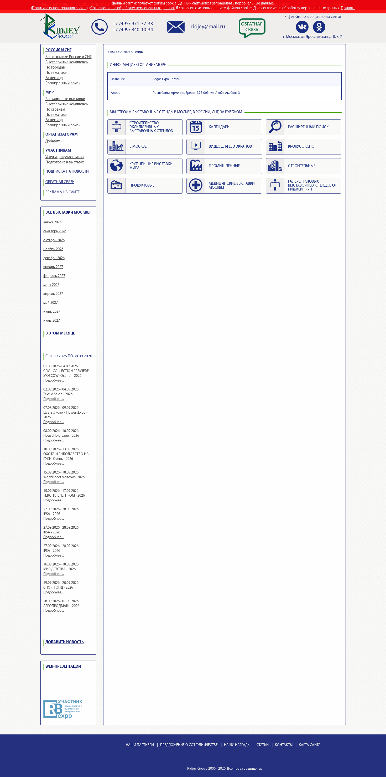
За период (54, 78)
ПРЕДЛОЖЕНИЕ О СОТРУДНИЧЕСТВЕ (189, 745)
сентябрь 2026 (54, 231)
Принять (348, 8)
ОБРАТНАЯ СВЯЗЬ (59, 182)
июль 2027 (51, 321)
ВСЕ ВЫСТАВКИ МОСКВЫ (68, 213)
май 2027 (50, 303)
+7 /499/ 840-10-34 (132, 30)
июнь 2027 (51, 312)
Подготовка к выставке (65, 162)
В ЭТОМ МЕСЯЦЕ (60, 334)
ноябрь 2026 (53, 249)
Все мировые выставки (65, 99)
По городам (55, 68)
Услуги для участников (64, 157)
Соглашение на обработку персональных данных (132, 8)
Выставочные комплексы (66, 62)
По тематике (56, 73)
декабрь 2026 (54, 258)
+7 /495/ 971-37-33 (132, 24)
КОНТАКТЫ (284, 745)
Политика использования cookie (59, 8)
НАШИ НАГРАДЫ (237, 745)
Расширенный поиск (62, 83)
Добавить (53, 141)
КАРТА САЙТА (310, 745)
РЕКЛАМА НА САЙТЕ (62, 192)
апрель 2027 (53, 294)
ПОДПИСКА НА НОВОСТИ (67, 172)
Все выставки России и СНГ (68, 57)
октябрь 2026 (54, 240)
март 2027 (51, 285)
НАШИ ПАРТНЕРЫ (140, 745)
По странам (55, 110)
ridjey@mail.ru (208, 27)
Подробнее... (53, 381)
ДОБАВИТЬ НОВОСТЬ (64, 642)
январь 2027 (53, 267)
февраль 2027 (54, 276)
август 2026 (52, 222)
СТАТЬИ (263, 745)
